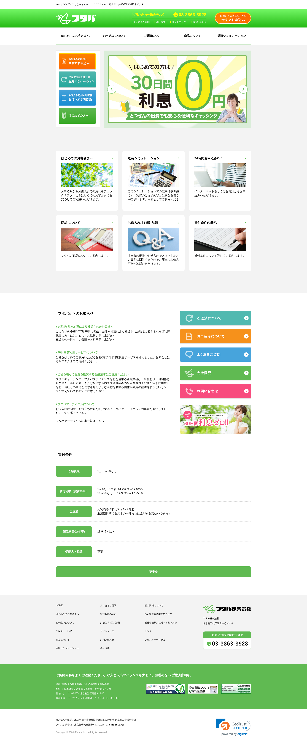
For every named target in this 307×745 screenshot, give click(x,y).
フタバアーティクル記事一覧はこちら (80, 420)
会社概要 (160, 22)
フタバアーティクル (125, 408)
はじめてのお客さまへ (75, 35)
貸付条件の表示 (108, 614)
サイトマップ (179, 22)
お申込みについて (114, 35)
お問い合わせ (199, 22)
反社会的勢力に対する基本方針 (161, 622)
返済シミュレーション (231, 35)
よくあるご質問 (141, 22)
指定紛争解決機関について (158, 614)
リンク (148, 631)
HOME (59, 605)
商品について (192, 35)
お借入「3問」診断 (110, 622)
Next (243, 89)
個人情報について (154, 605)
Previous (111, 89)
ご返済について (153, 35)
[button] (233, 727)
